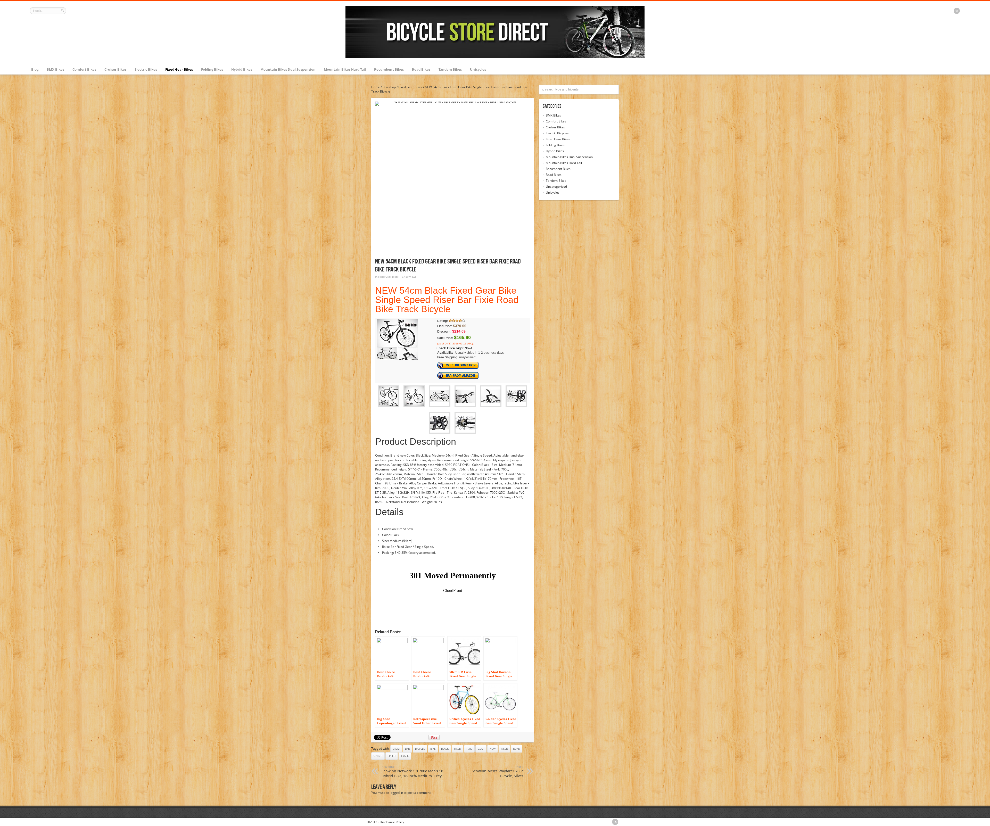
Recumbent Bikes (389, 69)
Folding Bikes (212, 69)
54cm (396, 748)
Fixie (469, 748)
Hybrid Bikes (241, 69)
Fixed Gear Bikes (179, 69)
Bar (407, 748)
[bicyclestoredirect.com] (495, 56)
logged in (396, 792)
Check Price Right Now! (454, 348)
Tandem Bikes (450, 69)
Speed (391, 756)
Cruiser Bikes (115, 69)
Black (445, 748)
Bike (433, 748)
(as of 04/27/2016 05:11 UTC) (455, 343)
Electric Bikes (146, 69)
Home (375, 87)
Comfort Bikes (84, 69)
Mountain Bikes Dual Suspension (288, 69)
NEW (493, 748)
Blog (34, 69)
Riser (504, 748)
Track (405, 756)
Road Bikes (421, 69)
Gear (481, 748)
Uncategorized (556, 186)
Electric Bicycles (557, 133)
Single (378, 756)
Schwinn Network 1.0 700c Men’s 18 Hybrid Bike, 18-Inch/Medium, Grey (412, 771)
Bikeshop (389, 87)
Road (516, 748)
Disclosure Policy (392, 822)
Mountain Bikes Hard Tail (345, 69)
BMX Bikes (55, 69)
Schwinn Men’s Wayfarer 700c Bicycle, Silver (497, 771)
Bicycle (420, 748)
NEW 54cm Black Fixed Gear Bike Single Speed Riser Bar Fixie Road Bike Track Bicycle (446, 299)
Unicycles (478, 69)
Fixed (457, 748)
